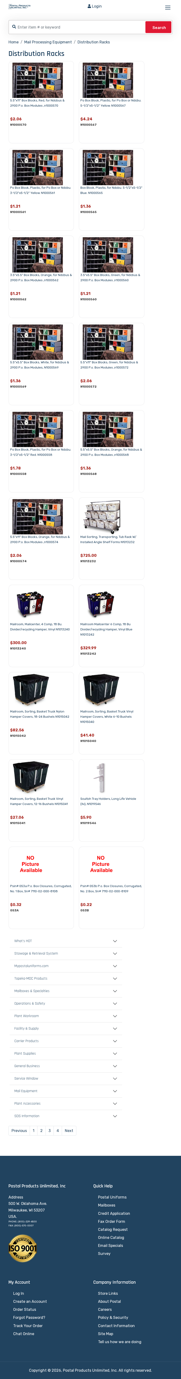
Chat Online (23, 1334)
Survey (104, 1253)
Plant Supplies (25, 1053)
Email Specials (110, 1245)
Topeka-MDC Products (30, 978)
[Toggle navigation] (168, 8)
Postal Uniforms (112, 1197)
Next (69, 1130)
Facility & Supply (26, 1028)
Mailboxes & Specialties (31, 991)
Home (13, 42)
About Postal (109, 1301)
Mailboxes (106, 1205)
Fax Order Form (111, 1221)
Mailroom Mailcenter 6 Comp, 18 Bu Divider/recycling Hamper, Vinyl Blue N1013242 (106, 629)
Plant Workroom (26, 1016)
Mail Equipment (25, 1091)
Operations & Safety (29, 1003)
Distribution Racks (94, 42)
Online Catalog (111, 1237)
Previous (19, 1130)
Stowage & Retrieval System (36, 953)
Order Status (24, 1309)
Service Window (26, 1078)
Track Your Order (28, 1326)
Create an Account (30, 1301)
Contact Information (116, 1326)
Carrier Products (26, 1041)
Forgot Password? (29, 1317)
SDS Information (26, 1116)
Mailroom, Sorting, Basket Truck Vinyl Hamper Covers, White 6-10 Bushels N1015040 (106, 717)
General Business (27, 1066)
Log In (18, 1293)
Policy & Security (113, 1317)
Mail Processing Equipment (48, 42)
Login (97, 6)
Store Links (108, 1293)
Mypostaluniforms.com (31, 966)
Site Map (105, 1334)
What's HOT (23, 941)
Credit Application (114, 1213)
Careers (105, 1309)
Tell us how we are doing (119, 1342)
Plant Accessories (27, 1103)
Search (159, 27)
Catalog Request (113, 1229)
